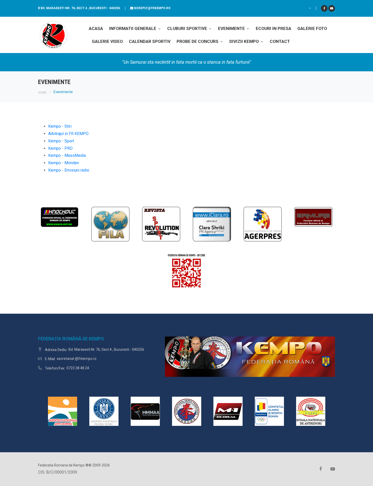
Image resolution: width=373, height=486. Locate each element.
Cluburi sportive (187, 28)
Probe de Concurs (198, 41)
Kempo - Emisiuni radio (68, 170)
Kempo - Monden (63, 162)
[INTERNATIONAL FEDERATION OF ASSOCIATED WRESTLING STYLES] (110, 223)
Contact (280, 41)
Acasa (96, 28)
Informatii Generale (133, 28)
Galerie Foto (312, 28)
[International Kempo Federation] (186, 410)
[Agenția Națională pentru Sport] (103, 410)
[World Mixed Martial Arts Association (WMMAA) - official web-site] (145, 410)
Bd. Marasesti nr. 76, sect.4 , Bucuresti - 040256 (80, 8)
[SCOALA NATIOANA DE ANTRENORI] (310, 410)
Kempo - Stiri (60, 126)
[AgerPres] (262, 223)
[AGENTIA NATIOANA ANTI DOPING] (62, 410)
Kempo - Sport (61, 141)
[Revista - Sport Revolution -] (161, 223)
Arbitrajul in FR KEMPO (68, 133)
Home (42, 92)
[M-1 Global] (228, 410)
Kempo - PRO (60, 148)
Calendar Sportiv (150, 41)
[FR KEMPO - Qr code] (186, 272)
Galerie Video (107, 41)
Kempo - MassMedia (67, 155)
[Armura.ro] (313, 216)
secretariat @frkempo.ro (76, 358)
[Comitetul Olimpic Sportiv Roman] (269, 410)
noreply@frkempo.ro (152, 8)
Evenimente (232, 28)
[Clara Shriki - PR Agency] (212, 223)
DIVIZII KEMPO (244, 41)
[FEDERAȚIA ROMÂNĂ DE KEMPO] (53, 34)
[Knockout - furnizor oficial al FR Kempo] (59, 216)
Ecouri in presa (273, 28)
